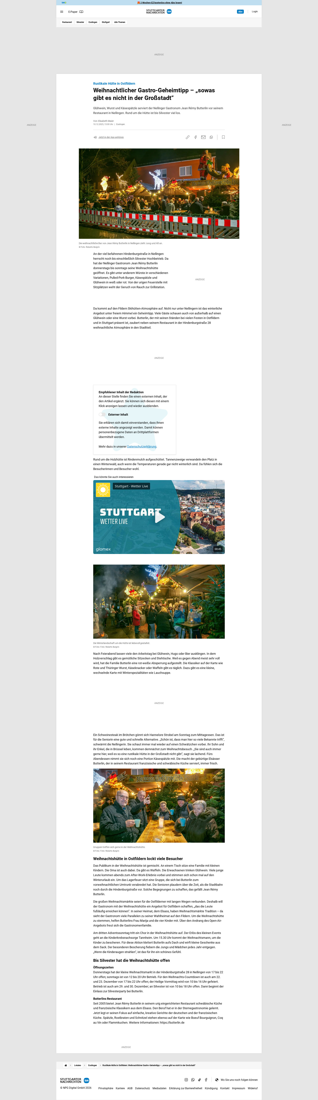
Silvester (80, 22)
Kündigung (211, 1088)
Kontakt (224, 1088)
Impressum (238, 1088)
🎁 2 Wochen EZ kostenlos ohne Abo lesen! (159, 2)
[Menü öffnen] (61, 11)
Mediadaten (159, 1088)
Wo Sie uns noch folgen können (239, 1079)
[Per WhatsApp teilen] (211, 137)
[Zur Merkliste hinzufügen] (222, 137)
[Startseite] (66, 1065)
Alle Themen (119, 22)
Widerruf (253, 1088)
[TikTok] (199, 1079)
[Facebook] (206, 1079)
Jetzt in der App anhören (111, 137)
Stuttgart (106, 22)
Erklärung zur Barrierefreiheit (185, 1088)
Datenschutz (142, 1088)
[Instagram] (186, 1079)
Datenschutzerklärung (141, 446)
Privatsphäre (105, 1088)
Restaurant (67, 22)
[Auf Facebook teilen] (195, 137)
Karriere (120, 1088)
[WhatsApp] (193, 1079)
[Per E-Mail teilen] (203, 137)
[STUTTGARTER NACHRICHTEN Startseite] (159, 11)
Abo (240, 11)
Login (255, 11)
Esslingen (93, 22)
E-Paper (72, 11)
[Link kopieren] (187, 137)
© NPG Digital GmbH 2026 (75, 1087)
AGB (129, 1088)
